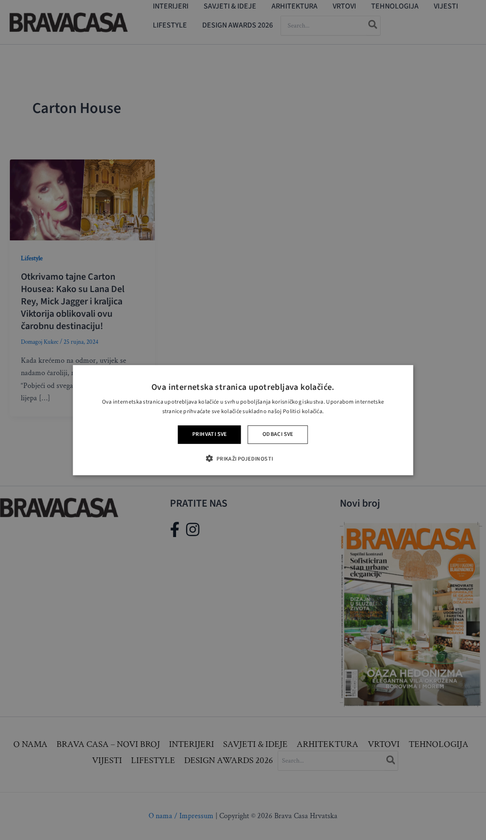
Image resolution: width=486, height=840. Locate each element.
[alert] (243, 420)
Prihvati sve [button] (209, 434)
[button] (243, 458)
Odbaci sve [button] (277, 434)
